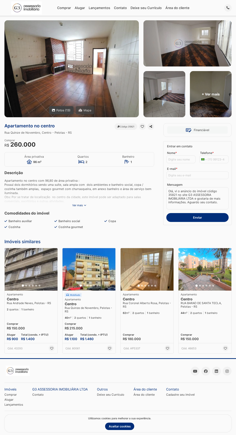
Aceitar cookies (120, 426)
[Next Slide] (54, 269)
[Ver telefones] (228, 8)
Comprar (64, 8)
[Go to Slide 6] (39, 286)
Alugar (80, 8)
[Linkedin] (216, 371)
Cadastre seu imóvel (180, 394)
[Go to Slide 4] (33, 286)
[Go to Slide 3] (29, 286)
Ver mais (77, 205)
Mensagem (175, 184)
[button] (31, 269)
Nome (172, 153)
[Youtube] (195, 371)
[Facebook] (205, 371)
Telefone (207, 153)
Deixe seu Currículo (146, 8)
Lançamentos (99, 8)
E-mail (172, 169)
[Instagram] (227, 371)
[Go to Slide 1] (23, 286)
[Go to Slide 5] (36, 286)
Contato (120, 8)
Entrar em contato (179, 146)
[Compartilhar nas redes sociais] (151, 126)
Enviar (197, 217)
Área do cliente (177, 8)
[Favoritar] (142, 126)
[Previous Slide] (8, 269)
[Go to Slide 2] (26, 286)
